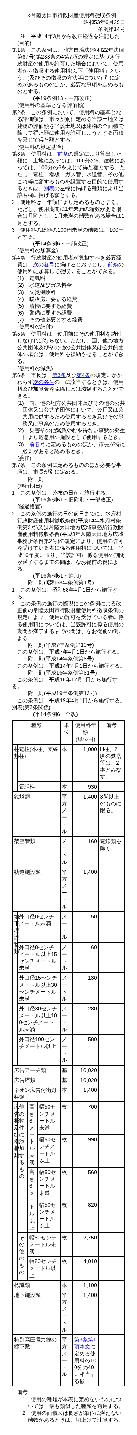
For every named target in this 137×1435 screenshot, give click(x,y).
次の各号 (43, 264)
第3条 (59, 375)
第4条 (83, 375)
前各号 (37, 444)
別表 (49, 188)
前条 (62, 154)
